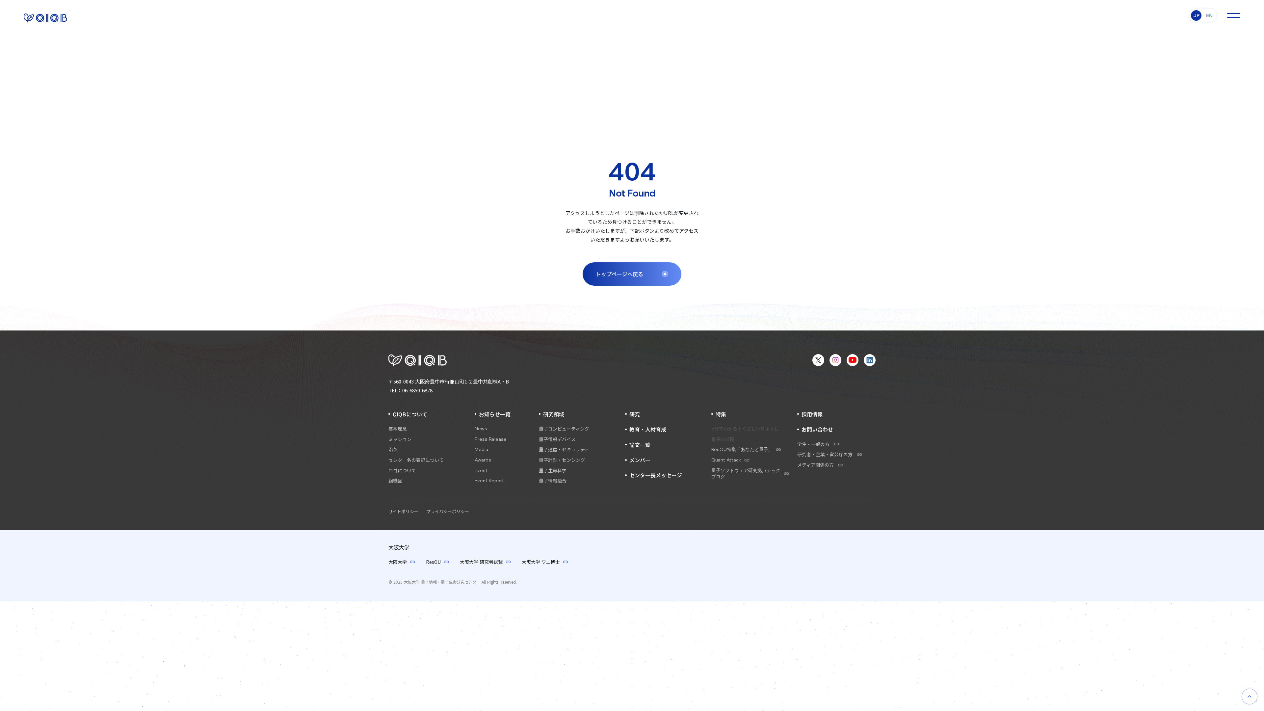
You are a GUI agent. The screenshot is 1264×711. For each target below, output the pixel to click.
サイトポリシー (403, 511)
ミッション (399, 439)
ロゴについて (402, 470)
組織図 (395, 481)
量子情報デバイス (557, 439)
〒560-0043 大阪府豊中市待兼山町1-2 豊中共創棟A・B (448, 381)
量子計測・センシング (562, 460)
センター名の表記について (416, 460)
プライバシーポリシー (447, 511)
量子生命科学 (552, 470)
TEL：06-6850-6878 (410, 390)
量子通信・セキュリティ (564, 449)
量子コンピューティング (564, 429)
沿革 (393, 449)
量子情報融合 (552, 481)
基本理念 (397, 429)
